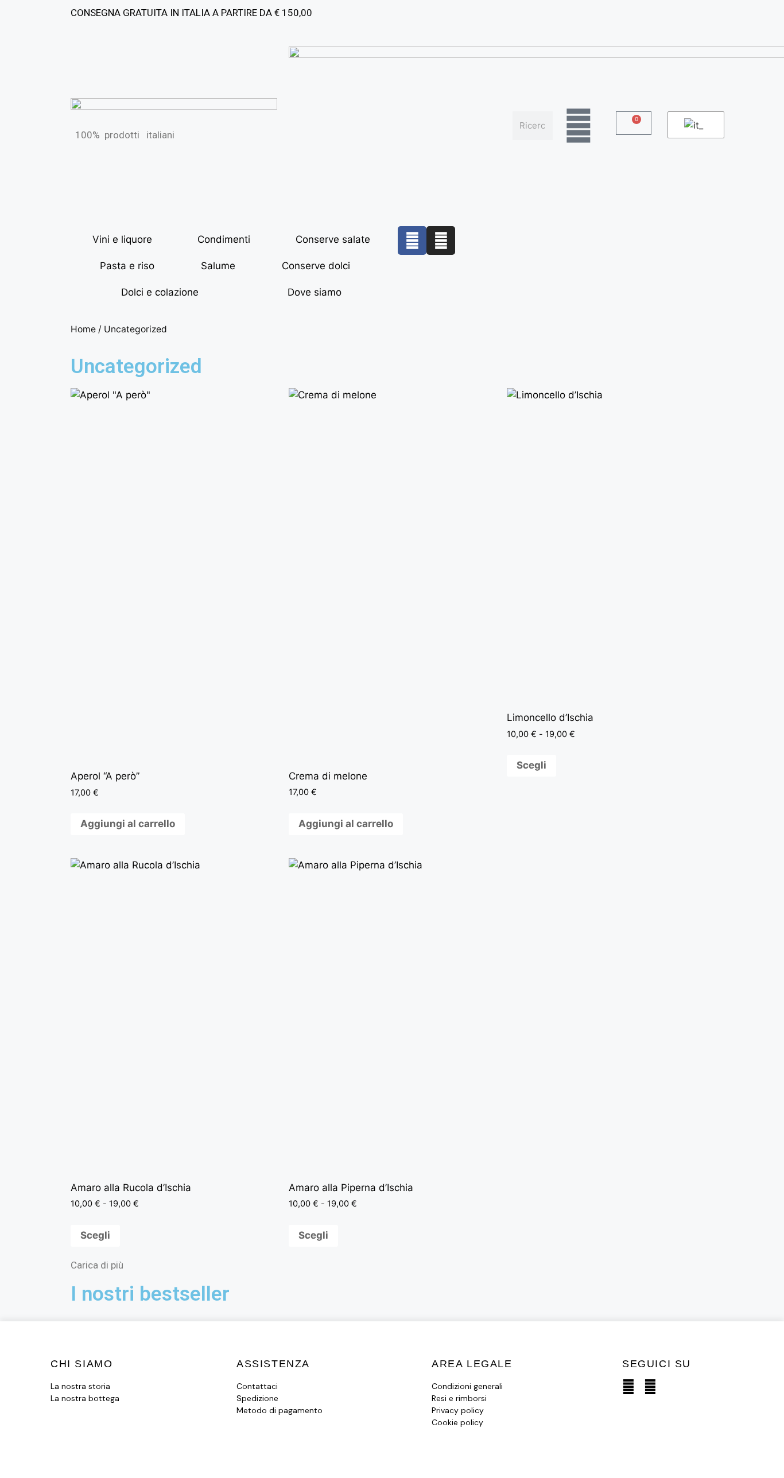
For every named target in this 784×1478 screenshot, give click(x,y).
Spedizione (257, 1398)
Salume (218, 265)
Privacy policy (458, 1410)
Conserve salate (333, 239)
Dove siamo (314, 292)
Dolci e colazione (160, 292)
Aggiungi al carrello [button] (127, 823)
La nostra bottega (85, 1398)
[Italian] (694, 125)
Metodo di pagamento (279, 1410)
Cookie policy (457, 1422)
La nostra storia (80, 1386)
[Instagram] (440, 240)
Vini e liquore (122, 239)
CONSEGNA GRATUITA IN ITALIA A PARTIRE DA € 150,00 (191, 12)
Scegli (531, 765)
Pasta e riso (127, 265)
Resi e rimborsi (459, 1398)
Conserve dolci (316, 265)
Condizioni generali (467, 1386)
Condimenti (223, 239)
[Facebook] (412, 240)
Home (83, 329)
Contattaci (257, 1386)
